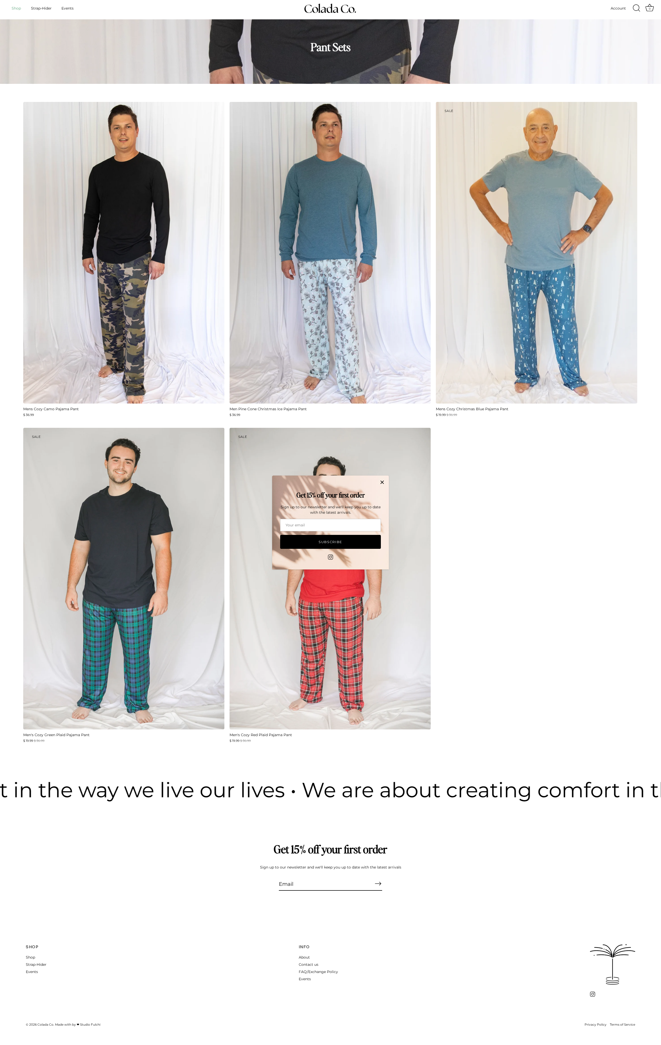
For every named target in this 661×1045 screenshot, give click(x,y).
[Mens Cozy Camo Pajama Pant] (123, 253)
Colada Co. (45, 1024)
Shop (16, 8)
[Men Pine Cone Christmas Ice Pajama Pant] (330, 253)
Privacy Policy (596, 1024)
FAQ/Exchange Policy (318, 971)
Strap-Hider (41, 8)
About (304, 957)
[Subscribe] (378, 883)
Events (67, 8)
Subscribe (330, 542)
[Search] (636, 8)
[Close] (382, 482)
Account (618, 8)
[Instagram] (330, 556)
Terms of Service (622, 1024)
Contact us (308, 964)
